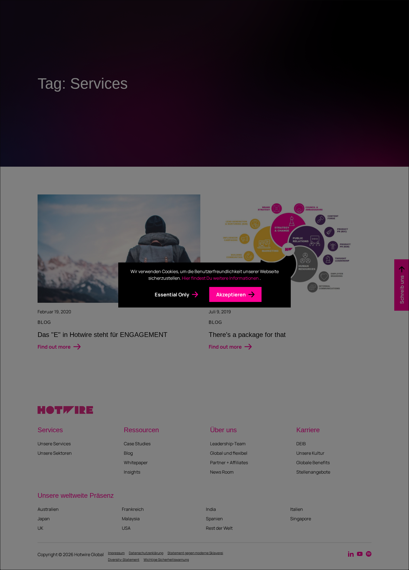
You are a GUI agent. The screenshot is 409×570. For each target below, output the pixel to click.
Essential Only (172, 294)
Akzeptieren (231, 294)
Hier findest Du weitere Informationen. (221, 278)
